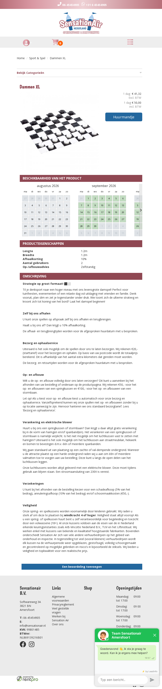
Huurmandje (123, 117)
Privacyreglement (63, 604)
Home (21, 58)
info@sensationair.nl (33, 623)
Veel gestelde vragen (60, 610)
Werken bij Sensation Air (60, 618)
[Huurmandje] (55, 44)
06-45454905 (30, 618)
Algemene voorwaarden (60, 598)
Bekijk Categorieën (30, 73)
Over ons (58, 624)
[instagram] (32, 648)
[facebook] (24, 648)
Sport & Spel (37, 58)
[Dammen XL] (59, 131)
